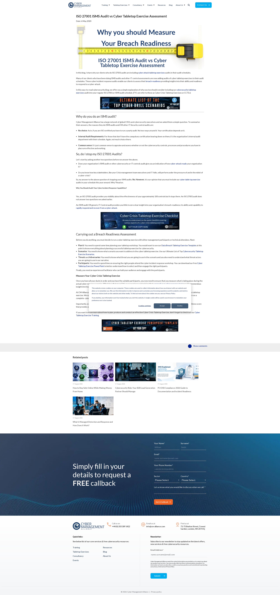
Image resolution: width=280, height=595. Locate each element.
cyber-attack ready (178, 163)
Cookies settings (144, 306)
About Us (107, 556)
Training (76, 547)
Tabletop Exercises (81, 552)
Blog (105, 552)
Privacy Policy (170, 566)
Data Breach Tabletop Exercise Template (178, 245)
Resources (107, 547)
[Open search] (189, 5)
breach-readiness (153, 81)
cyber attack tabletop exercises (151, 72)
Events (76, 560)
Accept (162, 306)
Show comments (200, 346)
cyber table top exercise (190, 179)
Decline (179, 306)
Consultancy (78, 556)
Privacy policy (156, 592)
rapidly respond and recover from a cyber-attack (96, 208)
